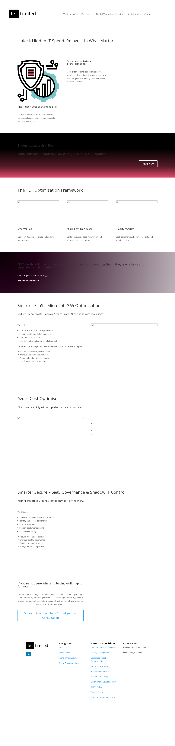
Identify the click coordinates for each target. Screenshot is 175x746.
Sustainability (134, 14)
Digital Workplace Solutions (110, 14)
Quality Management (100, 652)
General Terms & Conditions (103, 647)
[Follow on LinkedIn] (28, 654)
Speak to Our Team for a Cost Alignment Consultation (50, 615)
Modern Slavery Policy (100, 666)
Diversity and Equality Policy (103, 681)
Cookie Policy (97, 692)
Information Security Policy (103, 697)
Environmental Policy (100, 671)
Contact (148, 14)
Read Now (148, 164)
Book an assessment (34, 372)
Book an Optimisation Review (137, 66)
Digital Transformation (69, 663)
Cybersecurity (64, 652)
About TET (63, 647)
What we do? (69, 14)
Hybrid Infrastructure (68, 658)
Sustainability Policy (99, 676)
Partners (85, 14)
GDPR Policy (96, 687)
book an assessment (34, 557)
